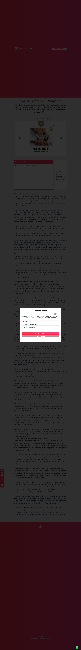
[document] (40, 325)
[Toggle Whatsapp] (77, 647)
